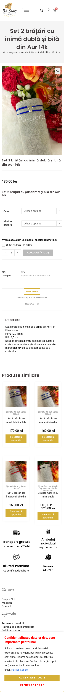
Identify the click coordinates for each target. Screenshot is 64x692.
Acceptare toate (32, 677)
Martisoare (48, 490)
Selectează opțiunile (16, 438)
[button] (57, 71)
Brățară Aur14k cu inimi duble (48, 494)
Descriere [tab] (32, 291)
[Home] (4, 52)
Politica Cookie (19, 669)
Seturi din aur (43, 275)
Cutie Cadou (19, 245)
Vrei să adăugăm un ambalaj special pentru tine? (29, 239)
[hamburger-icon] (26, 10)
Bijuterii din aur (28, 275)
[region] (32, 662)
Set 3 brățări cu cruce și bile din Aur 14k (48, 420)
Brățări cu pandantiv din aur (48, 487)
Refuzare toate (32, 685)
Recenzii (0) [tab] (32, 303)
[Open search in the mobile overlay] (41, 10)
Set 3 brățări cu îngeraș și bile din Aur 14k (16, 494)
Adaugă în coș (38, 252)
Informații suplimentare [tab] (32, 297)
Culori (7, 211)
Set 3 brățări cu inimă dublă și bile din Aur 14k (16, 420)
